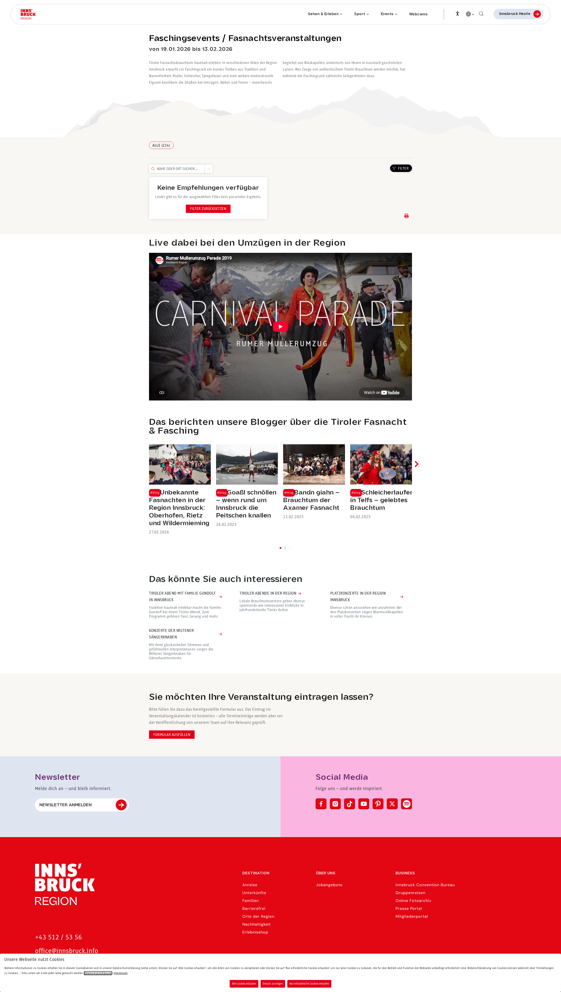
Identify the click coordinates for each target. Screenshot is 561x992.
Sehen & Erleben (323, 14)
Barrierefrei (253, 908)
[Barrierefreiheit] (457, 13)
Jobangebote (329, 884)
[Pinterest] (378, 803)
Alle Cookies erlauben (244, 983)
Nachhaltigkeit (256, 924)
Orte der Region (258, 916)
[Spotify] (406, 803)
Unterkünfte (254, 892)
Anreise (249, 884)
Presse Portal (409, 908)
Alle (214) (161, 145)
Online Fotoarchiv (413, 900)
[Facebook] (321, 803)
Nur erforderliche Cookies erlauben (309, 983)
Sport (359, 14)
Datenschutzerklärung (98, 973)
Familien (250, 900)
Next (415, 464)
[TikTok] (349, 803)
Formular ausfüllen (171, 735)
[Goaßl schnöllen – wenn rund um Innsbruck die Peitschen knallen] (247, 486)
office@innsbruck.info (66, 951)
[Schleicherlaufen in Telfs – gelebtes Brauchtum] (381, 482)
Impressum (121, 973)
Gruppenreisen (410, 892)
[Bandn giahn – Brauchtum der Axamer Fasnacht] (314, 482)
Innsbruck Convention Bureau (425, 884)
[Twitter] (392, 803)
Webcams (418, 14)
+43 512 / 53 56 (58, 937)
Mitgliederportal (412, 916)
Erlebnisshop (255, 932)
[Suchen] (481, 14)
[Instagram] (335, 803)
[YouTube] (363, 803)
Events (387, 14)
